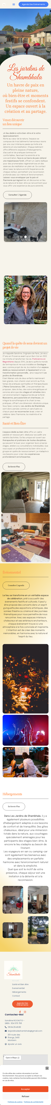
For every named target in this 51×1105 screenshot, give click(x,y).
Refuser (25, 1096)
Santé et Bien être (20, 984)
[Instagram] (25, 1012)
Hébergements (19, 992)
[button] (47, 1068)
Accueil (15, 980)
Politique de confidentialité (33, 1102)
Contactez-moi (14, 1014)
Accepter (25, 1089)
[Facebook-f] (20, 1012)
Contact (16, 996)
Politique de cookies (15, 1102)
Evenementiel (18, 988)
